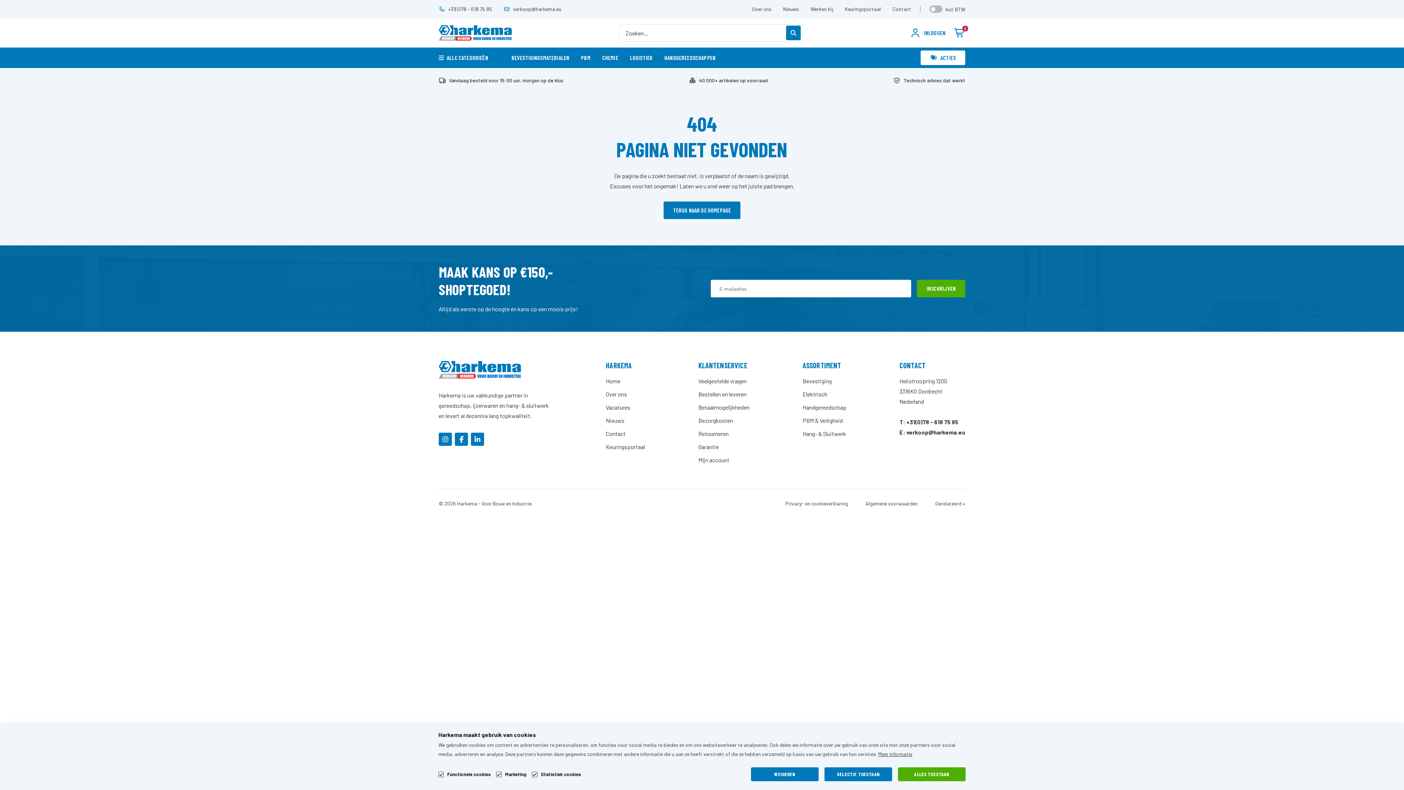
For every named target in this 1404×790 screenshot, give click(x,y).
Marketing (515, 774)
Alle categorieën (467, 57)
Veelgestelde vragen (722, 380)
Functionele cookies (469, 774)
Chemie (610, 57)
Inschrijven (941, 288)
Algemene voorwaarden (891, 504)
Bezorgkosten (715, 420)
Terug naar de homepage (702, 210)
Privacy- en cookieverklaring (816, 504)
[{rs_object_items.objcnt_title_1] (445, 439)
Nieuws (791, 9)
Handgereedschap (824, 407)
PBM (585, 57)
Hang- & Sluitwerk (824, 433)
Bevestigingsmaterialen (541, 57)
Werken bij (822, 9)
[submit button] (793, 33)
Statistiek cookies (561, 774)
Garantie (708, 446)
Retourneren (713, 433)
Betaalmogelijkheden (724, 407)
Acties (948, 57)
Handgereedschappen (690, 57)
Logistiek (641, 57)
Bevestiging (817, 380)
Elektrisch (815, 394)
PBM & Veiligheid (823, 420)
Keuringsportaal (863, 9)
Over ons (761, 9)
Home (613, 380)
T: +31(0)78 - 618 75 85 (928, 421)
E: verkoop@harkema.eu (932, 432)
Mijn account (713, 459)
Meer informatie (895, 754)
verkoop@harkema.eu (537, 9)
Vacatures (618, 407)
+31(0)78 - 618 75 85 (470, 9)
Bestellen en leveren (722, 394)
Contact (901, 9)
